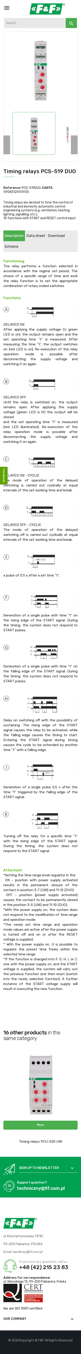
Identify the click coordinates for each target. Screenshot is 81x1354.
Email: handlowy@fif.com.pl (23, 1252)
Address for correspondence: (26, 1278)
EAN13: (47, 188)
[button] (40, 1125)
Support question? (32, 1182)
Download (56, 236)
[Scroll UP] (75, 1348)
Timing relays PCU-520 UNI (40, 1142)
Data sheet (36, 236)
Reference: (12, 188)
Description (14, 236)
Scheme (11, 246)
